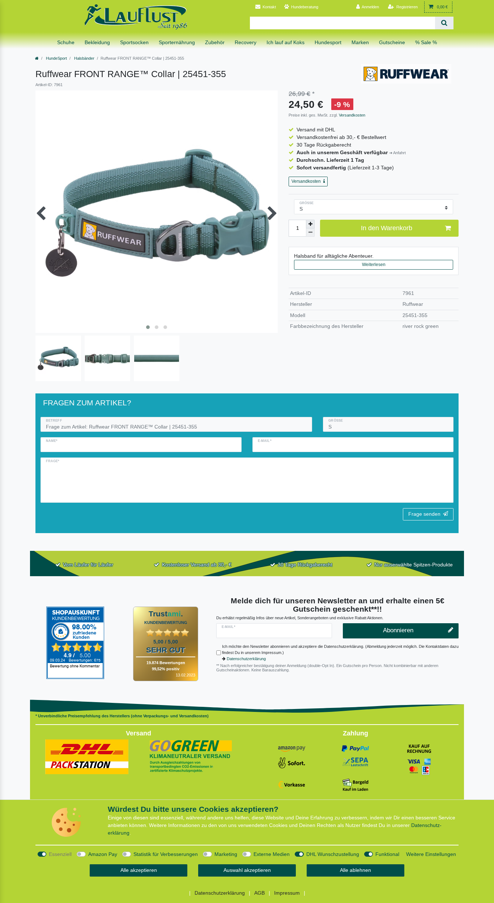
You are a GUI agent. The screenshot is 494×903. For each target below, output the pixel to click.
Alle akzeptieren (138, 870)
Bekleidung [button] (97, 42)
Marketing (225, 854)
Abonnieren (398, 630)
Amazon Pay (102, 854)
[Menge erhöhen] (310, 224)
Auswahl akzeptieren (247, 870)
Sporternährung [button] (177, 42)
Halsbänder (83, 58)
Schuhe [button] (65, 42)
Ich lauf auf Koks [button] (286, 42)
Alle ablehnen (355, 870)
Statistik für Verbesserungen (165, 854)
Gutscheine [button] (392, 42)
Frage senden (424, 514)
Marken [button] (360, 42)
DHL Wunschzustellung (332, 854)
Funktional (387, 854)
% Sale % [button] (426, 42)
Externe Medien (272, 854)
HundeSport (56, 58)
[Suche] (444, 23)
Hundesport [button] (328, 42)
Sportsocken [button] (134, 42)
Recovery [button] (245, 42)
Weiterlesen (374, 264)
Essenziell (60, 854)
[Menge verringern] (310, 232)
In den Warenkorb (386, 228)
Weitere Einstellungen (431, 854)
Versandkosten (351, 115)
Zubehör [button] (215, 42)
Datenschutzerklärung (246, 659)
